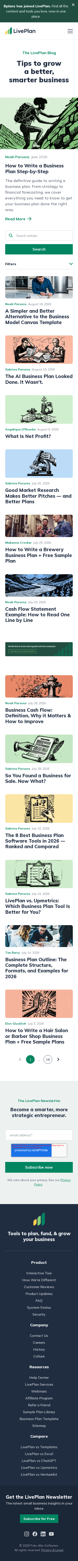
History (39, 1349)
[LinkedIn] (43, 1534)
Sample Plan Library (39, 1412)
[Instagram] (26, 1534)
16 (48, 1059)
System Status (39, 1307)
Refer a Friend (39, 1405)
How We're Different (39, 1280)
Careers (39, 1342)
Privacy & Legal (52, 1550)
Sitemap (39, 1425)
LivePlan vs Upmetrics (39, 1467)
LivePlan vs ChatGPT (39, 1460)
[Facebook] (34, 1534)
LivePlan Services (39, 1384)
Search (39, 249)
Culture (39, 1356)
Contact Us (39, 1335)
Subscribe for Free (39, 1519)
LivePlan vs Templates (39, 1447)
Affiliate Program (39, 1398)
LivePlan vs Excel (39, 1454)
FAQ (39, 1300)
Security (39, 1314)
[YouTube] (51, 1534)
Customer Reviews (39, 1287)
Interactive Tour (39, 1273)
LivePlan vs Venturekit (39, 1474)
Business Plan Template (39, 1419)
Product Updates (39, 1294)
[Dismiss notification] (73, 5)
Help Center (39, 1377)
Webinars (39, 1391)
